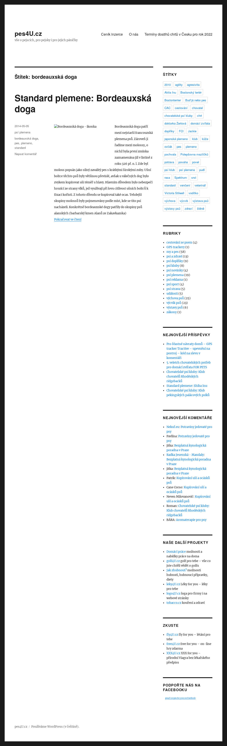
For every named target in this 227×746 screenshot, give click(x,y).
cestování (181, 108)
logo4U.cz (173, 593)
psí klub (169, 170)
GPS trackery (175, 247)
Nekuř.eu (172, 427)
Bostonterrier (172, 100)
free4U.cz (173, 644)
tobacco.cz (173, 603)
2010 (167, 84)
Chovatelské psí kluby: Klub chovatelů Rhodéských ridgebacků (185, 376)
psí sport (172, 284)
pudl (202, 170)
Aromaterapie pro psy (191, 520)
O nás (133, 34)
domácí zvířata (200, 123)
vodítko (193, 193)
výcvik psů (173, 303)
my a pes (172, 252)
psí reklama (174, 280)
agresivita (193, 84)
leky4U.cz (173, 584)
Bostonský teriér (191, 92)
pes (17, 143)
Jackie (192, 131)
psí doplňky (174, 261)
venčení (185, 185)
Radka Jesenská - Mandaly (185, 455)
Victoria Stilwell (174, 193)
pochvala (170, 154)
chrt (199, 115)
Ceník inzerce (112, 34)
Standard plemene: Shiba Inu (186, 386)
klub (195, 139)
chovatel (197, 108)
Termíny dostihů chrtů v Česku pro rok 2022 (178, 34)
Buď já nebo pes (195, 100)
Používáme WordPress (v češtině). (55, 727)
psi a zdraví (174, 256)
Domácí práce (176, 552)
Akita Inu (170, 92)
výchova (169, 201)
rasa (167, 177)
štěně (200, 208)
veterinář (200, 185)
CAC (167, 108)
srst (193, 177)
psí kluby (172, 266)
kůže (205, 139)
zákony (171, 312)
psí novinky (174, 270)
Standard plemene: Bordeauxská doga (83, 103)
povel (195, 162)
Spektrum (180, 177)
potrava (169, 162)
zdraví (189, 208)
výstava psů (200, 201)
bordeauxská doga (26, 138)
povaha (183, 162)
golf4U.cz (173, 561)
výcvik (184, 201)
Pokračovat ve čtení (67, 219)
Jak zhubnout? (176, 570)
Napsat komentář (26, 154)
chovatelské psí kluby (178, 115)
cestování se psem (179, 242)
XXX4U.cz (173, 653)
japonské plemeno (176, 139)
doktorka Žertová (175, 123)
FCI (181, 131)
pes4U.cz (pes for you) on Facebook (180, 698)
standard (20, 148)
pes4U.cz (28, 33)
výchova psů (175, 298)
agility (179, 84)
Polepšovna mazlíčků (194, 154)
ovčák (168, 146)
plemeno (26, 143)
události (172, 293)
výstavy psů (172, 208)
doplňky (169, 131)
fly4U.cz (172, 635)
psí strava (173, 289)
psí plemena (22, 132)
